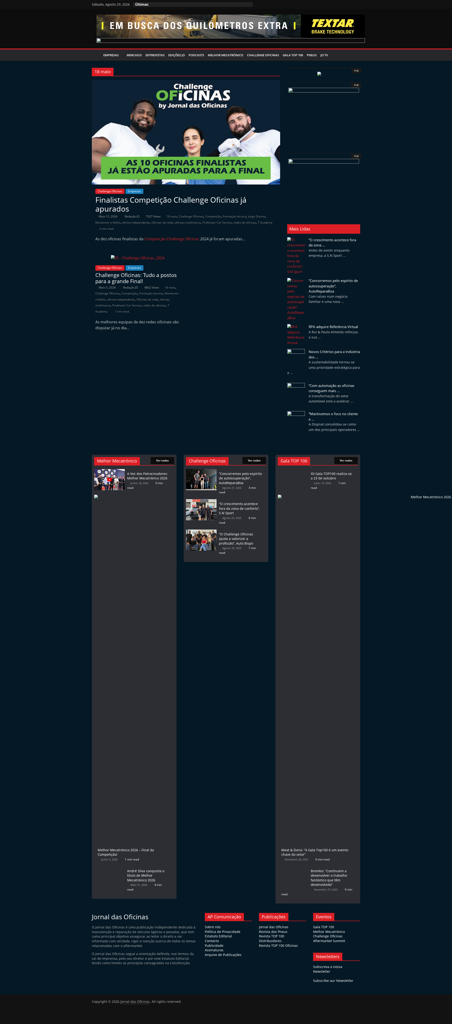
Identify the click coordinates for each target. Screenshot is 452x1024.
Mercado (134, 55)
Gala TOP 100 (323, 927)
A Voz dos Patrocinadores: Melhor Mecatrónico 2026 (147, 476)
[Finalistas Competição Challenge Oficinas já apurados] (186, 82)
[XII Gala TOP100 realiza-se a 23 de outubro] (293, 471)
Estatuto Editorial (218, 936)
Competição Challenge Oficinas (171, 238)
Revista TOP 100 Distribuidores (271, 938)
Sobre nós (213, 927)
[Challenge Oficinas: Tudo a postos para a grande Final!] (138, 258)
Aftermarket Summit (329, 941)
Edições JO (176, 55)
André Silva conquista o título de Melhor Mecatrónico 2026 (145, 875)
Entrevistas (155, 55)
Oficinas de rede (162, 223)
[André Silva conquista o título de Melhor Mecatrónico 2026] (109, 868)
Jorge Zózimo (256, 216)
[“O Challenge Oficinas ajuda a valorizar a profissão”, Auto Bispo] (201, 532)
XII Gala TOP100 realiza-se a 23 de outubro (331, 476)
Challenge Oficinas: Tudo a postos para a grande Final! (136, 278)
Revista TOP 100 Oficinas (278, 945)
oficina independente (135, 223)
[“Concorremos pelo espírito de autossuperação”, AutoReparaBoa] (201, 471)
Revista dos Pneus (273, 931)
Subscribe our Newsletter (333, 980)
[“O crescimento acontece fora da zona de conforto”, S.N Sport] (201, 501)
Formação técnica (234, 216)
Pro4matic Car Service (217, 223)
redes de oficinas (245, 223)
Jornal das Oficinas (273, 927)
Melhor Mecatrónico (225, 55)
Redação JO (132, 216)
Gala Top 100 (293, 55)
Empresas (111, 55)
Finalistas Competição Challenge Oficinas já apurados (170, 204)
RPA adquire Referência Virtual (333, 326)
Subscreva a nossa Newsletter (327, 969)
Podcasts (196, 55)
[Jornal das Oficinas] (96, 55)
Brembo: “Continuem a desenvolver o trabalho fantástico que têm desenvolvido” (329, 878)
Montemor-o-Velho (107, 223)
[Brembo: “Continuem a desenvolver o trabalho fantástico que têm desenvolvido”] (293, 868)
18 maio (171, 216)
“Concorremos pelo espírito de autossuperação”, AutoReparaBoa (333, 285)
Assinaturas (214, 950)
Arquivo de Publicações (223, 954)
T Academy (265, 223)
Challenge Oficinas (263, 55)
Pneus (312, 55)
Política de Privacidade (222, 931)
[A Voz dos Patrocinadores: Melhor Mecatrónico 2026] (109, 471)
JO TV (324, 55)
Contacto (212, 941)
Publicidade (214, 945)
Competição (213, 216)
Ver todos (162, 460)
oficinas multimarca (188, 223)
